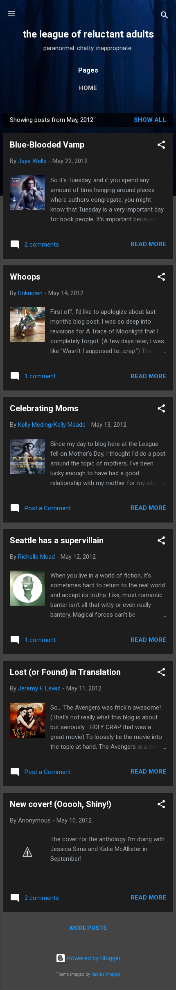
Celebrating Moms (44, 408)
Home (88, 88)
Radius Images (105, 974)
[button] (161, 146)
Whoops (25, 277)
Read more (148, 244)
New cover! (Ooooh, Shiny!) (60, 804)
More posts (88, 928)
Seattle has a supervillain (57, 540)
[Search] (164, 16)
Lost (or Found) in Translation (65, 672)
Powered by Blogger (93, 958)
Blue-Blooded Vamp (47, 145)
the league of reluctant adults (88, 34)
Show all (150, 119)
